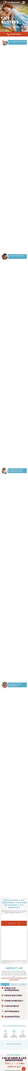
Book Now (15, 34)
